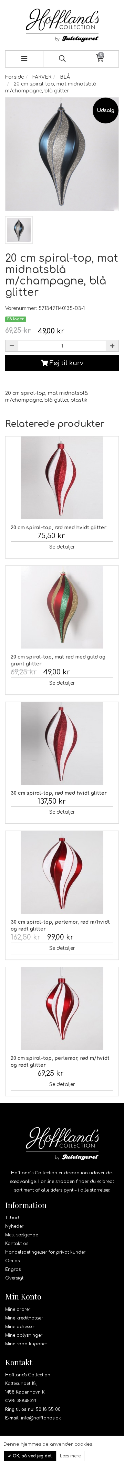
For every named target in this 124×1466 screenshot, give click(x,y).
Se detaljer (62, 547)
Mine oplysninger (23, 1335)
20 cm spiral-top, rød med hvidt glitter (58, 527)
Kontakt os (16, 1243)
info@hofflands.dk (41, 1418)
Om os (12, 1260)
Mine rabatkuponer (26, 1344)
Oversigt (14, 1278)
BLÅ (65, 77)
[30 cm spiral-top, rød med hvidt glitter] (62, 743)
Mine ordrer (17, 1309)
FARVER (41, 77)
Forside (14, 77)
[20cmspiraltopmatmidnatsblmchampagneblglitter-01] (19, 230)
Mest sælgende (21, 1235)
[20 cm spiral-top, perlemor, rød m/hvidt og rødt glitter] (62, 1008)
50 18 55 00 (48, 1409)
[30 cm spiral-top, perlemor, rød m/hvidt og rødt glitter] (62, 872)
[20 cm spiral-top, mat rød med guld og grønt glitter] (62, 607)
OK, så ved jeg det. (32, 1456)
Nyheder (14, 1226)
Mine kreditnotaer (24, 1318)
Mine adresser (20, 1326)
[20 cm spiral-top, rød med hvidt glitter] (62, 477)
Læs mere (70, 1456)
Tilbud (12, 1217)
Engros (13, 1269)
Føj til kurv (65, 363)
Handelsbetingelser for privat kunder (45, 1252)
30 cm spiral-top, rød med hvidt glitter (59, 793)
